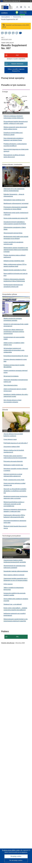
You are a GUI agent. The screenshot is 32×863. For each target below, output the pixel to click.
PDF (17, 55)
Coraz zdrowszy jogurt (10, 439)
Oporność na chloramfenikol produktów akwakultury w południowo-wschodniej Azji (15, 491)
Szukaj (25, 7)
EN (6, 32)
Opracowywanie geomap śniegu (13, 233)
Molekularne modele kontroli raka (13, 465)
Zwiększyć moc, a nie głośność (13, 604)
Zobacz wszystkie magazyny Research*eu (16, 70)
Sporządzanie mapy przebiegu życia (14, 200)
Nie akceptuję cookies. (16, 860)
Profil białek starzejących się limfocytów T (16, 443)
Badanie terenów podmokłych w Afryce (15, 270)
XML (17, 636)
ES (9, 32)
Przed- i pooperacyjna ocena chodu (14, 479)
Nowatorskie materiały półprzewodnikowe (16, 571)
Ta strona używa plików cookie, (11, 850)
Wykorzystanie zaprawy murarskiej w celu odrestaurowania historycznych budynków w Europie (16, 249)
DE (2, 32)
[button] (21, 7)
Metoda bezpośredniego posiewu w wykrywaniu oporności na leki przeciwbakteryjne (14, 504)
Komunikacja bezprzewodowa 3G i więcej (16, 356)
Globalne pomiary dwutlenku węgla (14, 260)
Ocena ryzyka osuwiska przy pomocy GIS (16, 218)
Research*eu (17, 17)
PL (20, 32)
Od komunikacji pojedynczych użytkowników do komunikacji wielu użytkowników (14, 350)
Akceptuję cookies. (16, 856)
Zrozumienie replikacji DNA (12, 446)
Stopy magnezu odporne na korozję (14, 575)
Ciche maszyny (8, 584)
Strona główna (5, 17)
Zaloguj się (17, 7)
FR (13, 32)
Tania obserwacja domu (10, 385)
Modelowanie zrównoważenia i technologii (16, 203)
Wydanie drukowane (17, 63)
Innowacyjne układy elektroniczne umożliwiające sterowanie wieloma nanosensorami (14, 331)
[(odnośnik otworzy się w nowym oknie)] (7, 6)
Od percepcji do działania (11, 376)
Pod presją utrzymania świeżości (13, 461)
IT (16, 32)
